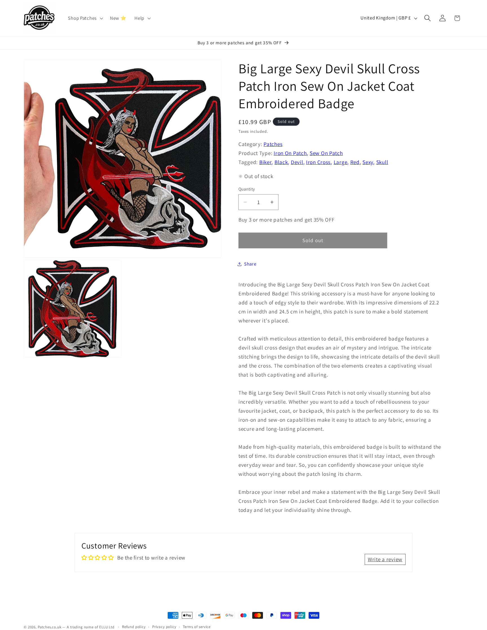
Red (355, 162)
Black (281, 162)
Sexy (367, 162)
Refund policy (134, 626)
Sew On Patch (326, 153)
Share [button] (250, 264)
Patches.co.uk (49, 627)
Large (340, 162)
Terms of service (197, 626)
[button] (85, 18)
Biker (265, 162)
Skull (382, 162)
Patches (273, 144)
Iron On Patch (290, 153)
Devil (297, 162)
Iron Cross (318, 162)
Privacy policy (164, 626)
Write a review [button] (385, 559)
